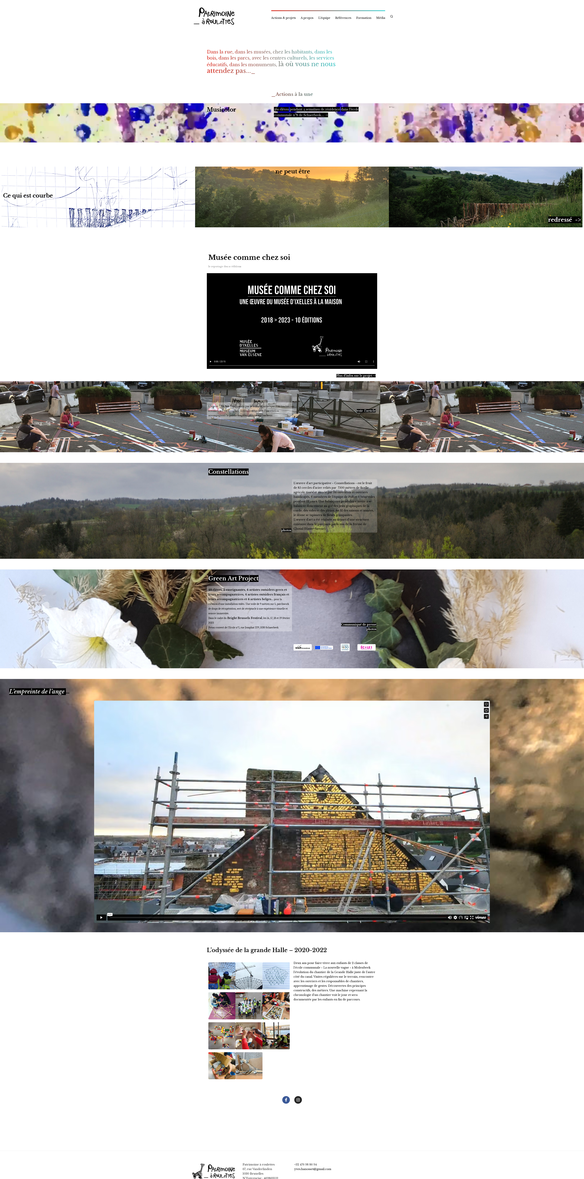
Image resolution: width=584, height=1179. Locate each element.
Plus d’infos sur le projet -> (356, 375)
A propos (307, 18)
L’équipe (324, 18)
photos (286, 530)
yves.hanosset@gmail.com (312, 1169)
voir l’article (366, 410)
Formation (363, 18)
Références (343, 18)
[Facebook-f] (286, 1100)
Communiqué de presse (358, 624)
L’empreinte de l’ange (37, 691)
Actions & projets (283, 18)
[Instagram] (298, 1100)
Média (380, 18)
